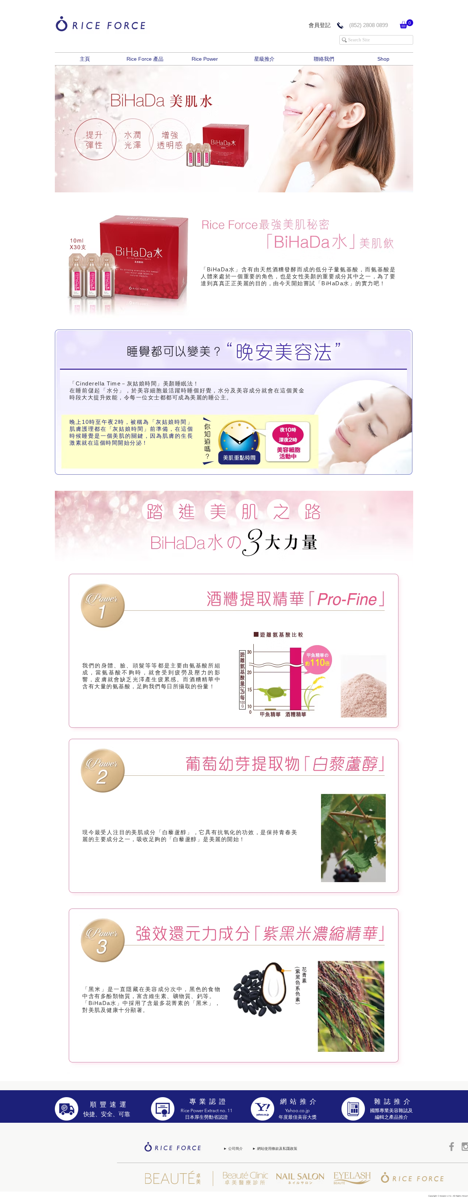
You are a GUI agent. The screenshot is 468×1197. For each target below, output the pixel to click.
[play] (402, 181)
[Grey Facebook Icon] (451, 1146)
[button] (406, 24)
